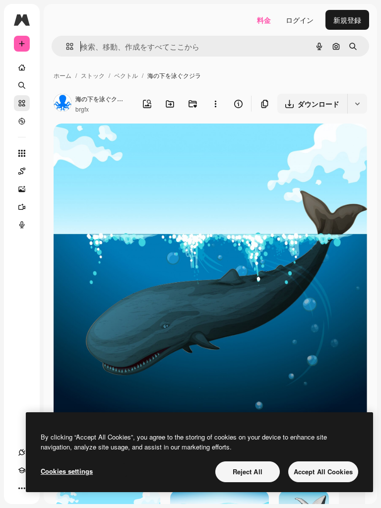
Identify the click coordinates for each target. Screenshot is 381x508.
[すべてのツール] (22, 153)
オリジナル (121, 142)
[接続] (22, 452)
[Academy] (22, 470)
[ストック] (22, 103)
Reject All (247, 471)
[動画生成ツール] (22, 207)
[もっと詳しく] (22, 121)
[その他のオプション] (215, 104)
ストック (93, 75)
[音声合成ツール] (22, 225)
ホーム (62, 75)
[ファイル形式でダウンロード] (357, 104)
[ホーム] (22, 67)
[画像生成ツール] (22, 189)
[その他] (22, 488)
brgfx (82, 109)
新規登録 (347, 20)
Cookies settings (67, 471)
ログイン (300, 20)
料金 (264, 20)
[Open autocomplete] (65, 46)
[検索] (22, 85)
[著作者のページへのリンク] (62, 104)
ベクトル (126, 75)
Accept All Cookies (323, 471)
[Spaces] (22, 171)
